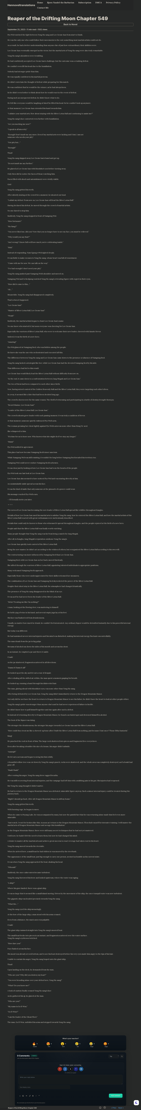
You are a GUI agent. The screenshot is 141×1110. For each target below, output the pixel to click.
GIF (26, 1095)
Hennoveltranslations (21, 5)
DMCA (98, 2)
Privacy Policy (113, 2)
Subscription (84, 2)
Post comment (115, 1095)
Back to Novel (70, 24)
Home (40, 2)
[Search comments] (122, 1056)
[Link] (29, 1095)
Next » (121, 1108)
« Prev (113, 1108)
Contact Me (43, 7)
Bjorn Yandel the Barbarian (60, 2)
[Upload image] (23, 1095)
